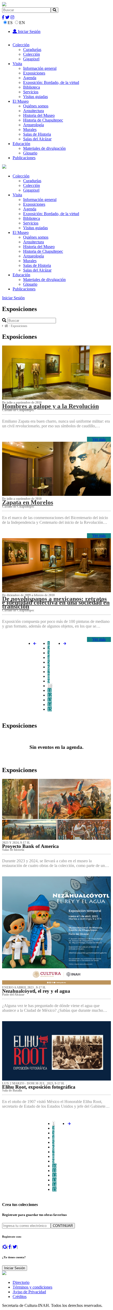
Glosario (30, 153)
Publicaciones (24, 158)
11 (50, 690)
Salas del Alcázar (37, 139)
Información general (39, 68)
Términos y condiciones (32, 1287)
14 (50, 704)
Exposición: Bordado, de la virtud (51, 82)
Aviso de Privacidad (29, 1292)
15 (50, 709)
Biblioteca (31, 87)
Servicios (30, 92)
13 (50, 700)
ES (10, 22)
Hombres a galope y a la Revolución (50, 406)
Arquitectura (33, 110)
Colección (21, 45)
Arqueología (33, 125)
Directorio (21, 1282)
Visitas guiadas (35, 96)
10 (50, 685)
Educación (21, 143)
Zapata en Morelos (27, 502)
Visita (17, 63)
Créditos (20, 1296)
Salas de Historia (37, 134)
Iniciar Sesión (28, 31)
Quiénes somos (35, 106)
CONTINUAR (63, 1226)
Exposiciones (34, 73)
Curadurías (32, 49)
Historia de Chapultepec (43, 120)
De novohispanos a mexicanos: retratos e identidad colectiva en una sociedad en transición (56, 602)
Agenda (29, 78)
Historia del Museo (39, 115)
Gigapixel (31, 59)
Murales (30, 129)
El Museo (21, 101)
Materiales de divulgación (44, 148)
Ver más (99, 439)
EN (22, 22)
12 (50, 695)
